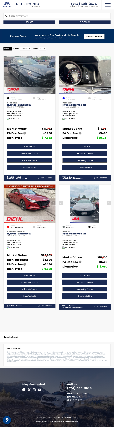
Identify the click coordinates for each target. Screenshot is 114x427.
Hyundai (28, 4)
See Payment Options (29, 153)
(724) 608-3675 (84, 4)
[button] (53, 74)
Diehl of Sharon (15, 306)
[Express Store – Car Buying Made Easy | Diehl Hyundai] (57, 36)
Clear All (7, 49)
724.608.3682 (46, 306)
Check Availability (30, 167)
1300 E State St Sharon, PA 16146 (84, 6)
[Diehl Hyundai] (7, 5)
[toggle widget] (7, 420)
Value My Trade (29, 160)
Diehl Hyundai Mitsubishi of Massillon (17, 178)
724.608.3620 (46, 178)
